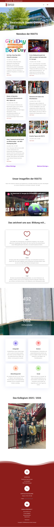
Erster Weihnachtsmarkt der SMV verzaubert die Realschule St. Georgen (37, 57)
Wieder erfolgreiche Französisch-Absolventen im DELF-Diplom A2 (14, 98)
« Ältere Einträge (10, 166)
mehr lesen (9, 75)
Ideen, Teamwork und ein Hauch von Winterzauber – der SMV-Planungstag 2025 (15, 141)
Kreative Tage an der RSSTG (37, 136)
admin (9, 59)
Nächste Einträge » (43, 166)
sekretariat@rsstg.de (28, 498)
